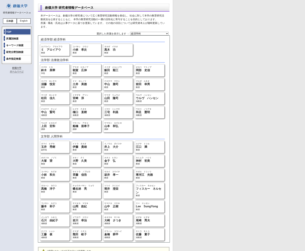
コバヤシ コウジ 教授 (80, 49)
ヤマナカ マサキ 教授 (112, 206)
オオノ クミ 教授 (80, 161)
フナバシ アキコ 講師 (81, 126)
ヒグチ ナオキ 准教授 (80, 112)
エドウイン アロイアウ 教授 (51, 49)
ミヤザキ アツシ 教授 (80, 98)
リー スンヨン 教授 (147, 206)
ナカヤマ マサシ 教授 (112, 84)
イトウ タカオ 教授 (80, 147)
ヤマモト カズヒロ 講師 (113, 126)
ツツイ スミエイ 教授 (112, 188)
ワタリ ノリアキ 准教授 (143, 112)
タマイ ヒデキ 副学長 (48, 147)
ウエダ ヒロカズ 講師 (49, 126)
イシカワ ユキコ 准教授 (49, 220)
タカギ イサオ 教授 (111, 49)
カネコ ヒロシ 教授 (111, 161)
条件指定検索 (13, 58)
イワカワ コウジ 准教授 (80, 220)
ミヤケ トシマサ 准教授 (112, 112)
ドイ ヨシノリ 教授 (80, 84)
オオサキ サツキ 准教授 (112, 220)
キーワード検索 (14, 45)
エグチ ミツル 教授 (142, 147)
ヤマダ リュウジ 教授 (112, 98)
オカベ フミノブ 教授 (143, 70)
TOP (8, 31)
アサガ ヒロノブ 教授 (80, 70)
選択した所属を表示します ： (113, 33)
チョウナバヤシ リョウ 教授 (83, 188)
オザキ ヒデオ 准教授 (143, 220)
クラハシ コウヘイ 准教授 (113, 234)
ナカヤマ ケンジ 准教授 (49, 112)
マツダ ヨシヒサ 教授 (49, 98)
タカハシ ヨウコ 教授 (49, 188)
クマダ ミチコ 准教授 (80, 234)
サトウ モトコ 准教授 (143, 234)
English (24, 20)
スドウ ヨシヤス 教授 (49, 84)
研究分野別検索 (14, 52)
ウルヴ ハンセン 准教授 (147, 98)
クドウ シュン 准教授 (48, 234)
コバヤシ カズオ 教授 (49, 175)
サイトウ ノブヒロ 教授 (81, 175)
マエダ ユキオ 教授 (143, 84)
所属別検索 (12, 38)
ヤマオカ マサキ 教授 (80, 206)
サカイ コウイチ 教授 (112, 175)
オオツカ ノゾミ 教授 (49, 161)
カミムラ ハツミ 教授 (143, 161)
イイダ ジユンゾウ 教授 (113, 70)
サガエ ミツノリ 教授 (144, 175)
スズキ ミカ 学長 (48, 70)
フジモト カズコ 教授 (49, 206)
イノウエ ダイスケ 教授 (113, 147)
